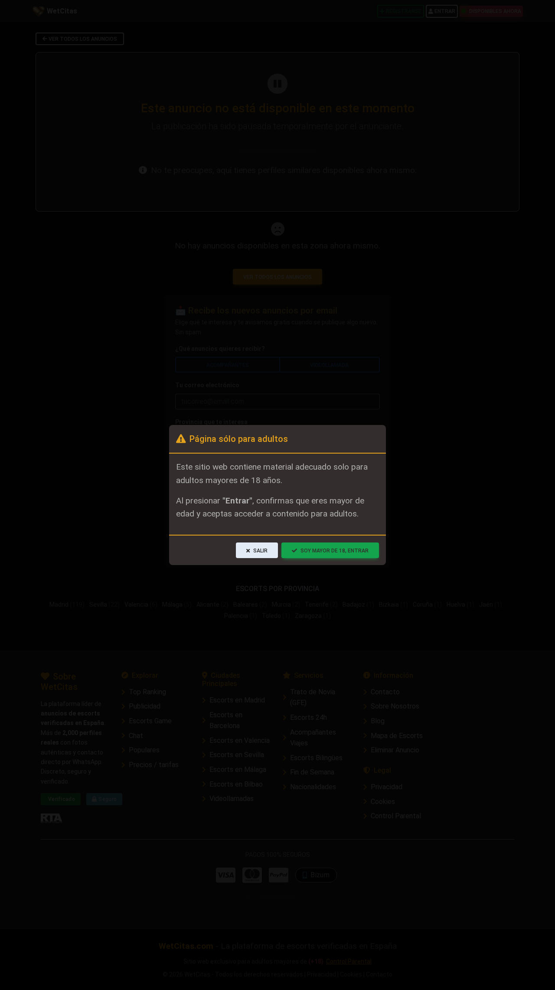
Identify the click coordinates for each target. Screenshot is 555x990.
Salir (260, 551)
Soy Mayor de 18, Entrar (334, 551)
